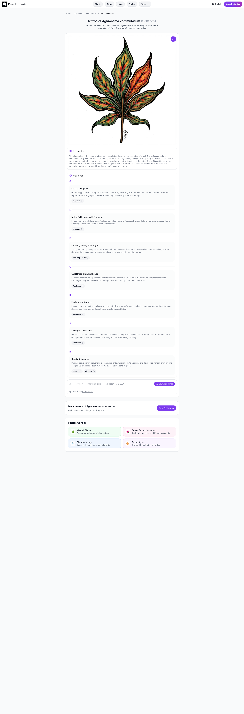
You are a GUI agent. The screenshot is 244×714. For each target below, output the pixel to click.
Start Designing (233, 4)
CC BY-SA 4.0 (87, 391)
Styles (109, 4)
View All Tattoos (166, 408)
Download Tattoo (166, 384)
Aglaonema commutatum (85, 13)
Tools (143, 4)
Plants (98, 4)
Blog (120, 4)
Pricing (132, 4)
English (218, 4)
